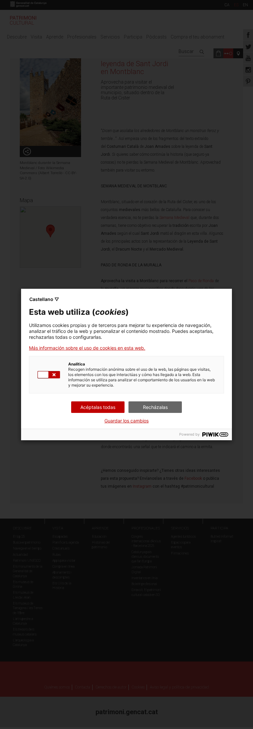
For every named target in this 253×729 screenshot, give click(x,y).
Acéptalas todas (97, 407)
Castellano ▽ (44, 299)
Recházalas (155, 407)
